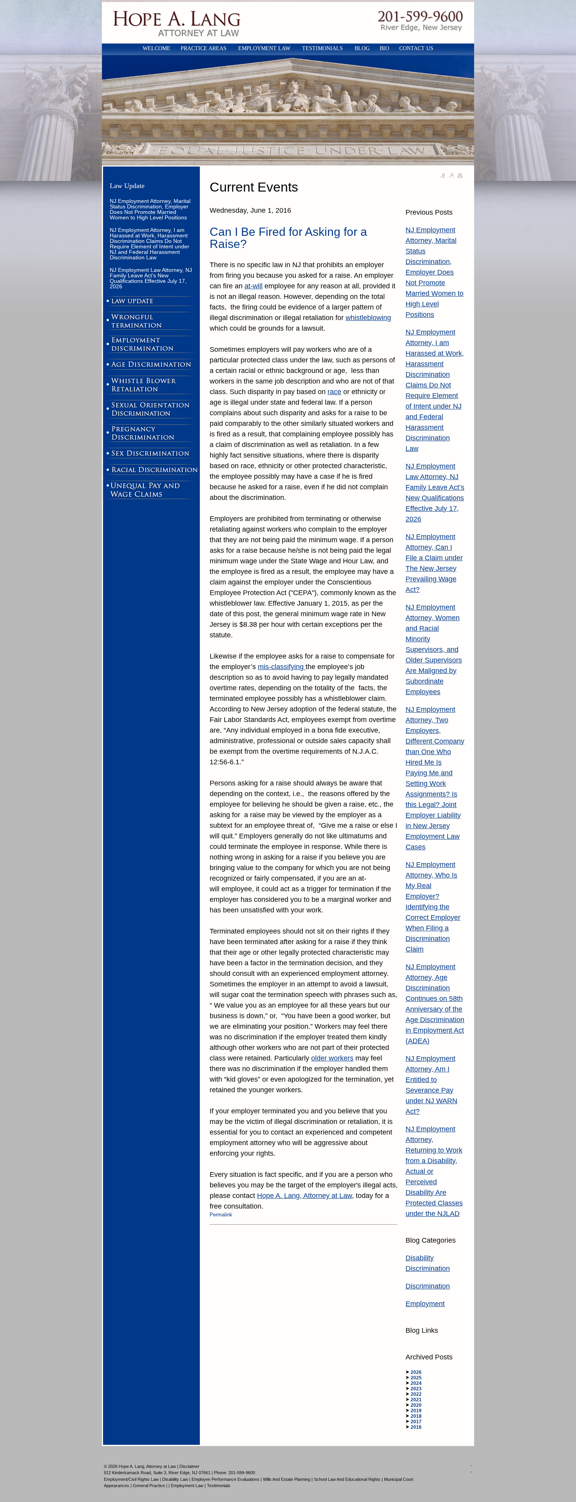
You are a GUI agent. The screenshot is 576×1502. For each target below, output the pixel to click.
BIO (384, 48)
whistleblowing (368, 318)
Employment (425, 1304)
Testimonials (218, 1485)
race (334, 392)
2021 (416, 1399)
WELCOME (156, 48)
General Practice (149, 1485)
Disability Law (175, 1479)
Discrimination (428, 1286)
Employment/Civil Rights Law (131, 1479)
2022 (416, 1394)
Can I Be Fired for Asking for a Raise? (288, 238)
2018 (416, 1416)
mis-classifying (282, 667)
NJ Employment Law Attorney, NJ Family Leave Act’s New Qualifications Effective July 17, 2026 (151, 278)
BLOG (362, 48)
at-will (254, 286)
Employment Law (187, 1485)
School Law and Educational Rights (347, 1479)
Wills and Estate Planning (286, 1479)
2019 (416, 1410)
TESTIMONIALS (323, 48)
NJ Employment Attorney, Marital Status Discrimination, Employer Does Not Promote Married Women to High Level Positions (150, 209)
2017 (416, 1421)
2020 (416, 1405)
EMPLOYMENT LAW (265, 48)
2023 (416, 1389)
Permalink (221, 1215)
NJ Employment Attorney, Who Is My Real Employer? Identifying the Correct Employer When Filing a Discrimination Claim (433, 907)
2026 (416, 1372)
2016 (416, 1427)
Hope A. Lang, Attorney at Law (304, 1196)
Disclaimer (189, 1466)
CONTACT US (416, 48)
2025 (416, 1378)
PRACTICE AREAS (204, 48)
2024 (416, 1383)
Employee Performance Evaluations (225, 1479)
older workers (332, 1058)
